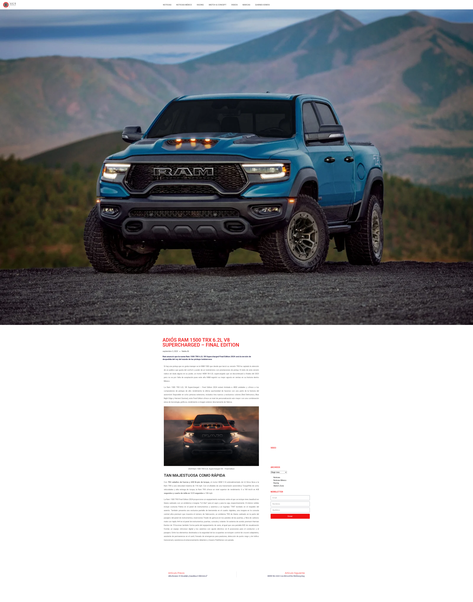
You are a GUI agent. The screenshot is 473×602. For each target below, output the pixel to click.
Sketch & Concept (217, 5)
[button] (449, 4)
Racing (200, 5)
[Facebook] (434, 4)
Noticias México (184, 5)
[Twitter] (439, 4)
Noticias (167, 5)
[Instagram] (445, 4)
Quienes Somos (262, 5)
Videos (234, 5)
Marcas (246, 5)
